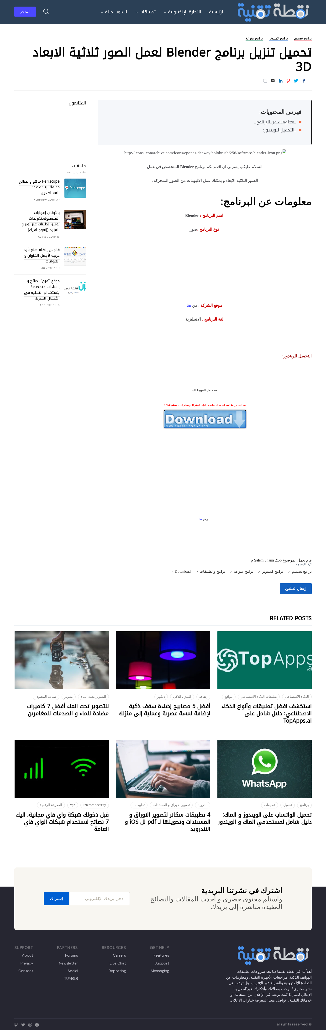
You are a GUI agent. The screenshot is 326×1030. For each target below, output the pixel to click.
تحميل (287, 805)
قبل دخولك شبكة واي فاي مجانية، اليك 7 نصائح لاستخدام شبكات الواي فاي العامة (62, 822)
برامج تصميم (303, 38)
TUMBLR (71, 978)
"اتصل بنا (240, 988)
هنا (189, 305)
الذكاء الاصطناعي (297, 696)
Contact (25, 971)
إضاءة (203, 696)
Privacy (27, 963)
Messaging (160, 971)
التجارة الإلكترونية (184, 12)
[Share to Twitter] (296, 81)
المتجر (25, 11)
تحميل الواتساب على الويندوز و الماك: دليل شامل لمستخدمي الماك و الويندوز (265, 818)
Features (161, 955)
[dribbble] (31, 1024)
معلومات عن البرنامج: (275, 122)
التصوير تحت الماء (93, 696)
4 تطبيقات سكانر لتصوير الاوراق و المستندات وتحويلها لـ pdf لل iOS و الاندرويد (167, 822)
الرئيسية (216, 12)
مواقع (229, 696)
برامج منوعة (254, 38)
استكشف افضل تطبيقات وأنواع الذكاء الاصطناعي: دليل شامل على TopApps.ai (266, 713)
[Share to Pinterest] (288, 81)
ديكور (161, 696)
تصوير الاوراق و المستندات (171, 805)
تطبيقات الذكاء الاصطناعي (259, 696)
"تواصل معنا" (277, 1000)
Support (162, 963)
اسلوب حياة (116, 12)
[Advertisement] (205, 266)
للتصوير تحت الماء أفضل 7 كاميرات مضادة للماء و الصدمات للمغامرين (68, 710)
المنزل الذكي (182, 696)
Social (73, 971)
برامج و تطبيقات (212, 571)
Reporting (117, 971)
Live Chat (118, 963)
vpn (72, 805)
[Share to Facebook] (304, 81)
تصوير (68, 696)
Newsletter (68, 963)
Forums (71, 955)
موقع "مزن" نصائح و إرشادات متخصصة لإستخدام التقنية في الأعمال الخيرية (42, 289)
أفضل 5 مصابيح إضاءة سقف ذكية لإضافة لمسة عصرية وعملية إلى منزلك (164, 710)
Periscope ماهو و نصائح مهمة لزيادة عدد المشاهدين (39, 187)
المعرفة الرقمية (51, 805)
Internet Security (94, 805)
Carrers (119, 955)
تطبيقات (147, 12)
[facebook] (38, 1024)
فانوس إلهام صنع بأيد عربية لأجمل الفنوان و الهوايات (42, 255)
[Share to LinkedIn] (281, 81)
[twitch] (17, 1024)
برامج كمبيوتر (278, 38)
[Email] (273, 81)
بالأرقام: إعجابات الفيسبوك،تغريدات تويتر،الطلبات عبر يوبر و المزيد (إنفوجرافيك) (41, 221)
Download (183, 571)
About (27, 955)
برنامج (304, 805)
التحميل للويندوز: (279, 130)
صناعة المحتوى (46, 696)
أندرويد (202, 805)
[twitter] (24, 1024)
